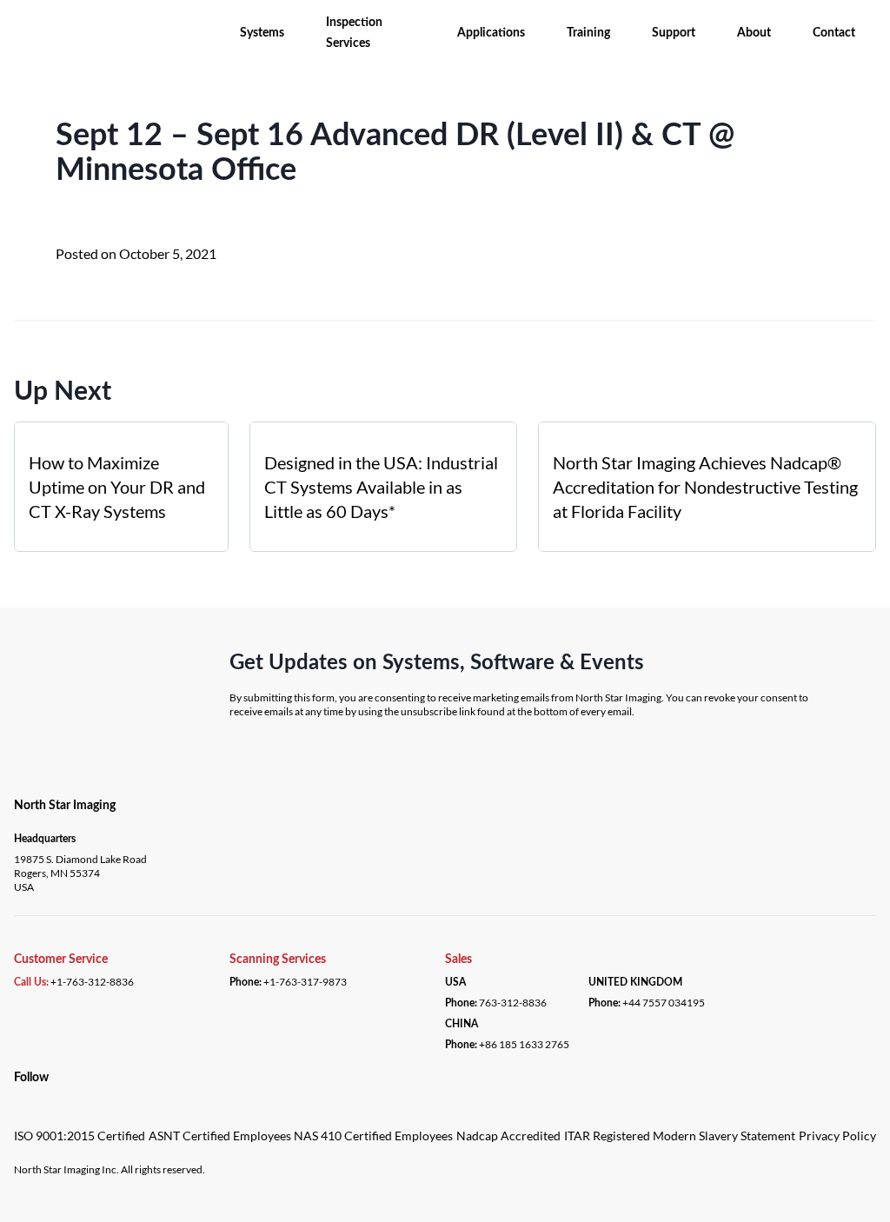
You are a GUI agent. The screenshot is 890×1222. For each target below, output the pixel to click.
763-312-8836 (513, 1002)
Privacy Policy (837, 1135)
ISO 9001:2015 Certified (79, 1135)
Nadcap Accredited (508, 1135)
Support (673, 33)
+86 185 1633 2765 (524, 1044)
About (754, 33)
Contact (834, 33)
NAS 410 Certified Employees (373, 1135)
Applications (491, 33)
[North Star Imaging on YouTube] (38, 1096)
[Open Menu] (19, 24)
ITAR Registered (607, 1135)
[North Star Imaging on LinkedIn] (18, 1096)
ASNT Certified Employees (220, 1135)
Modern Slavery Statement (724, 1135)
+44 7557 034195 (663, 1002)
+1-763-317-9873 (305, 981)
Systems (262, 33)
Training (588, 33)
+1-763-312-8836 (92, 981)
